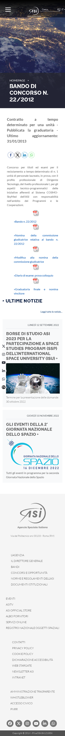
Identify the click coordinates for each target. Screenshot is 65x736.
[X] (3, 346)
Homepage (17, 80)
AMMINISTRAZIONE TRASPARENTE (32, 691)
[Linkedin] (44, 723)
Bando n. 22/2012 (25, 221)
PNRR (14, 709)
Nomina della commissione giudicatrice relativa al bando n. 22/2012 (36, 239)
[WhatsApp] (3, 379)
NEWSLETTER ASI (23, 671)
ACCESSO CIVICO (21, 703)
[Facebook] (10, 723)
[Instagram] (3, 354)
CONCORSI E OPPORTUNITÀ (29, 572)
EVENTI (10, 598)
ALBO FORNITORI (17, 616)
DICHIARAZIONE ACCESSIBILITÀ (32, 660)
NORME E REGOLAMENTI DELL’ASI (32, 578)
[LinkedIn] (3, 371)
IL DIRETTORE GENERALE (27, 561)
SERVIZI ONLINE (16, 622)
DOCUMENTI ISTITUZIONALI (29, 584)
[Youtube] (36, 723)
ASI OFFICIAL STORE (18, 610)
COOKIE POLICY (22, 654)
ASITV (9, 604)
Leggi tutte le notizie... (51, 311)
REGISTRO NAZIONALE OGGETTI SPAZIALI (32, 628)
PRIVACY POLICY (23, 648)
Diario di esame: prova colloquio (33, 275)
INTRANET (18, 677)
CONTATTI (18, 642)
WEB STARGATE (22, 665)
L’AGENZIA (17, 555)
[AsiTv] (3, 387)
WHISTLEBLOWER (21, 697)
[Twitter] (18, 723)
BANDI (15, 567)
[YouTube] (3, 362)
